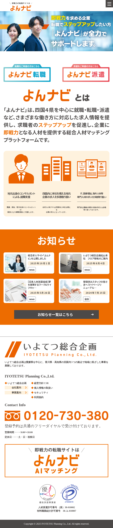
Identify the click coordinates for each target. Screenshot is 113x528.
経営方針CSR (41, 383)
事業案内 (16, 392)
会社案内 (16, 387)
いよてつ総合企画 (17, 383)
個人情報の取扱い (43, 388)
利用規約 (39, 397)
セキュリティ (41, 392)
